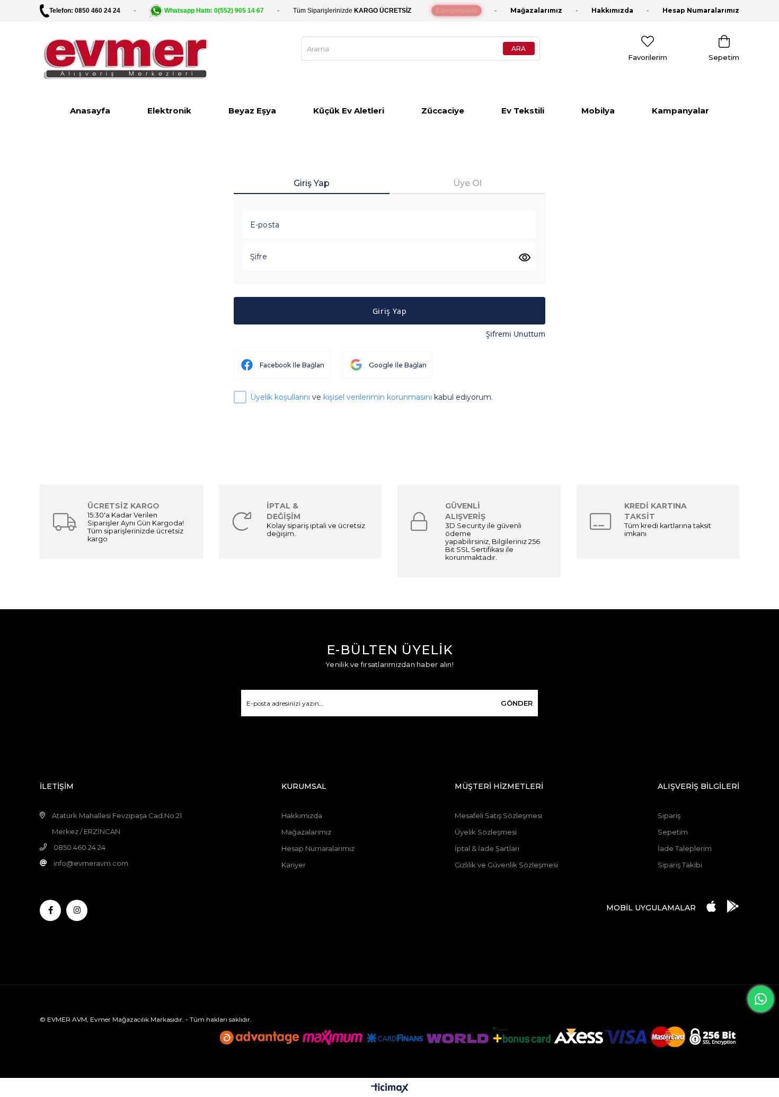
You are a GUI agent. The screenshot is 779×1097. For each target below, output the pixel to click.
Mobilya (598, 111)
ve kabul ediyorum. (371, 397)
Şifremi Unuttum (515, 334)
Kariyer (293, 865)
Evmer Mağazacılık (119, 1019)
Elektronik (169, 111)
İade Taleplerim (685, 848)
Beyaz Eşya (252, 111)
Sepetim (673, 832)
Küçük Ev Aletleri (348, 111)
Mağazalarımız (536, 10)
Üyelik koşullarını (280, 397)
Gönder (517, 703)
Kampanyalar (680, 111)
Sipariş (669, 815)
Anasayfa (90, 111)
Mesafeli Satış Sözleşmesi (498, 815)
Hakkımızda (612, 10)
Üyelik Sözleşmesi (486, 832)
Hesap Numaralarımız (318, 848)
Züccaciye (442, 111)
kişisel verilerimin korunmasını (377, 397)
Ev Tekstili (522, 111)
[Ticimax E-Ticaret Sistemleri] (390, 1088)
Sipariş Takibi (680, 865)
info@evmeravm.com (91, 863)
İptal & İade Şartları (487, 848)
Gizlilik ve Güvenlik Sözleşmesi (506, 865)
